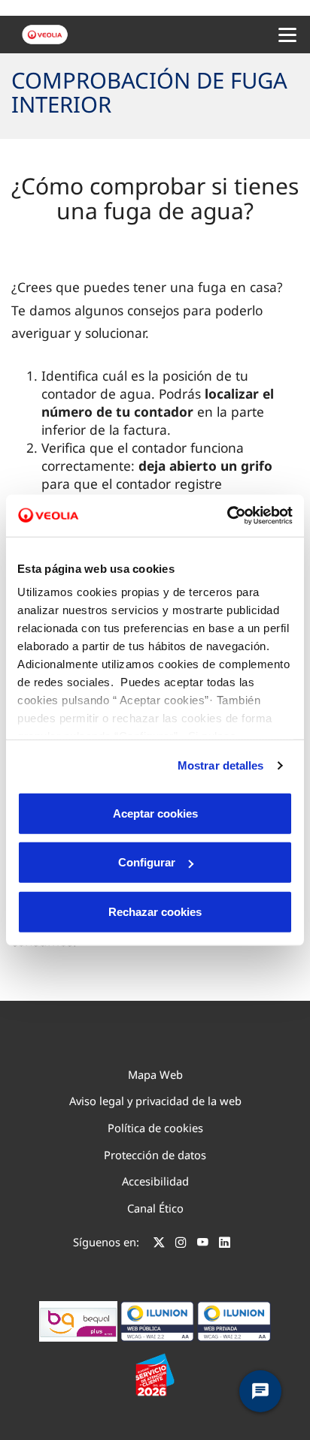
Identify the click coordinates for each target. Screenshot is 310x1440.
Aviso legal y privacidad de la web (155, 1100)
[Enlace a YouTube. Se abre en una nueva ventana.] (202, 1244)
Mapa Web (155, 1074)
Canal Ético (155, 1208)
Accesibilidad (155, 1180)
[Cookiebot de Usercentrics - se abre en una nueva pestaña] (227, 516)
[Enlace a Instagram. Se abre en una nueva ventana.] (181, 1244)
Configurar (146, 862)
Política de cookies (155, 1127)
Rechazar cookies (155, 911)
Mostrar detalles (221, 765)
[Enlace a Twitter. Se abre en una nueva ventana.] (159, 1244)
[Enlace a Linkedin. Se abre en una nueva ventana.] (224, 1244)
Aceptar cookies (155, 812)
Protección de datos (155, 1154)
